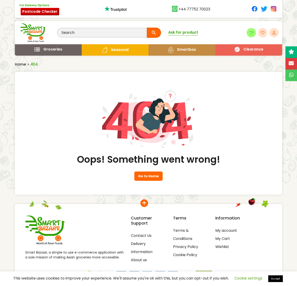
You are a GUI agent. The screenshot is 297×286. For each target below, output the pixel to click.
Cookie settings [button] (248, 278)
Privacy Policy (185, 246)
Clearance (253, 49)
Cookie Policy (185, 254)
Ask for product (183, 32)
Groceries (52, 49)
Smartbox (186, 49)
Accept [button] (275, 278)
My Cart (222, 238)
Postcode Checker (40, 11)
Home (20, 64)
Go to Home (148, 176)
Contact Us (141, 235)
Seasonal (120, 49)
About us (139, 260)
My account (226, 230)
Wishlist (222, 246)
